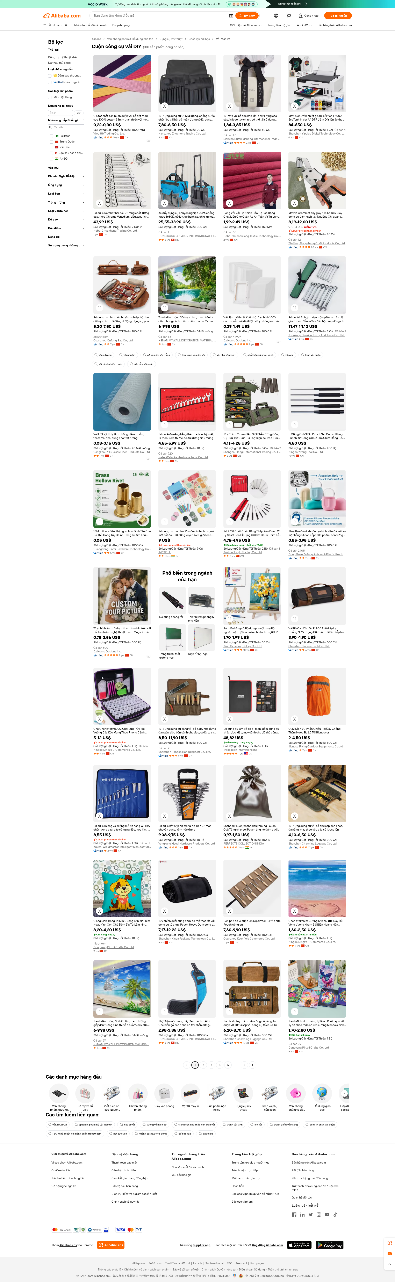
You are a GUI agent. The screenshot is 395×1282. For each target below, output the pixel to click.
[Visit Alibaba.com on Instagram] (318, 1214)
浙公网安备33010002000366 (264, 1275)
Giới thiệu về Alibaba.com (68, 1154)
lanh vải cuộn (313, 355)
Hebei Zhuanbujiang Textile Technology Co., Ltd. (252, 236)
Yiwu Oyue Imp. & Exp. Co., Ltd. (242, 646)
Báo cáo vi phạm (242, 1201)
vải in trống (105, 355)
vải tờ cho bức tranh (110, 364)
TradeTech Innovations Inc (240, 749)
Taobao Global (214, 1263)
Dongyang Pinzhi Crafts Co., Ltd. (113, 947)
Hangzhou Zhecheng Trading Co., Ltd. (182, 133)
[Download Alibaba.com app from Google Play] (330, 1245)
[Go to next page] (252, 1065)
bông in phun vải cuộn (322, 1124)
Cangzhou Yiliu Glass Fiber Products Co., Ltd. (121, 452)
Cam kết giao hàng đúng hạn (130, 1178)
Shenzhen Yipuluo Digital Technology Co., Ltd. (317, 133)
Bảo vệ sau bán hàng (125, 1186)
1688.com (155, 1263)
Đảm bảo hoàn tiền (124, 1170)
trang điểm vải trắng (286, 1124)
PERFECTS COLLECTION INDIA (243, 843)
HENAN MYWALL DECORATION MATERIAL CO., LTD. (187, 340)
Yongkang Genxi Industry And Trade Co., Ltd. (316, 335)
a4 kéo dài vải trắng (158, 355)
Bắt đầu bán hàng (303, 1170)
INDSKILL (164, 552)
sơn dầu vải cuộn (143, 364)
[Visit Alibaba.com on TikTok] (335, 1214)
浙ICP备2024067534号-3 (302, 1275)
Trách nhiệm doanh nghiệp (68, 1178)
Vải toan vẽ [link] (223, 39)
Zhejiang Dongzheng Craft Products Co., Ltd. (316, 243)
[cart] (289, 16)
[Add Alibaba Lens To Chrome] (110, 1245)
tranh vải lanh (235, 1124)
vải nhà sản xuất (226, 355)
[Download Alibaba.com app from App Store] (299, 1245)
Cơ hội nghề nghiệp (63, 1186)
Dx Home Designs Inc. (237, 340)
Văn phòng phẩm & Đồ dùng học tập (130, 39)
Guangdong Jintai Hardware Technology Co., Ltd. (122, 549)
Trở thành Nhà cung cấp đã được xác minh (315, 1187)
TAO (229, 1263)
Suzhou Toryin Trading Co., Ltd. (242, 552)
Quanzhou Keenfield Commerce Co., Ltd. (249, 938)
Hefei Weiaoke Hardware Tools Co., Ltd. (183, 457)
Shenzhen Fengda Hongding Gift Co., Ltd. (184, 751)
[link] (389, 1243)
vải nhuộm (129, 355)
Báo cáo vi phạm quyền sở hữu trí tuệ (255, 1193)
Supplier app (201, 1245)
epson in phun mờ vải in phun (95, 1124)
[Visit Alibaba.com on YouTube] (327, 1214)
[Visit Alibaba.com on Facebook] (294, 1214)
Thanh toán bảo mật (124, 1162)
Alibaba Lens (68, 1245)
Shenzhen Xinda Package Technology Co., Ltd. (187, 938)
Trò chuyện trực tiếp (245, 1170)
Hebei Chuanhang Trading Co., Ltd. (115, 230)
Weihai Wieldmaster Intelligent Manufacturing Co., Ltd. (122, 846)
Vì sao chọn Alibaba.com (66, 1162)
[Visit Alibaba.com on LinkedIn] (302, 1214)
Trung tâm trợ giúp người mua (250, 1162)
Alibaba (96, 39)
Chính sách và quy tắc (125, 1201)
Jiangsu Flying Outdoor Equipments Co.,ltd (315, 746)
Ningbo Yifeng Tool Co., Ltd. (305, 452)
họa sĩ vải (129, 1124)
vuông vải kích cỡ (156, 1124)
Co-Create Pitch (61, 1170)
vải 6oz (289, 355)
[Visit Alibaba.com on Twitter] (310, 1214)
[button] (231, 15)
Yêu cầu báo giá (181, 1174)
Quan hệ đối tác (302, 1197)
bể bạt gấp (185, 1133)
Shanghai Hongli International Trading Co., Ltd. (252, 452)
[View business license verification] (235, 1276)
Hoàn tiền (238, 1186)
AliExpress (138, 1263)
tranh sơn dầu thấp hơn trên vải (196, 1124)
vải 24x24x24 (59, 1124)
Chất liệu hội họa (199, 39)
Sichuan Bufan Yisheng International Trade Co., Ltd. (252, 138)
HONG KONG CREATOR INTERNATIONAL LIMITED (187, 236)
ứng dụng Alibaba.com (267, 1245)
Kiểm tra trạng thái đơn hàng (310, 1178)
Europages (257, 1263)
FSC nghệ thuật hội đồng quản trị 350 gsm (76, 1133)
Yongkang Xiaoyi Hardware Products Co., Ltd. (186, 843)
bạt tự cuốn (120, 1133)
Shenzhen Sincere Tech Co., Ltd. (309, 646)
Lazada (197, 1263)
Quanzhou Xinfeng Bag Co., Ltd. (113, 340)
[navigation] (66, 552)
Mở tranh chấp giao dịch (247, 1178)
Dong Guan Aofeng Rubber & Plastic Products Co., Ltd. (317, 554)
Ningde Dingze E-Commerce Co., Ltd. (117, 749)
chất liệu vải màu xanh (260, 355)
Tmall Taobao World (177, 1263)
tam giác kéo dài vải (193, 355)
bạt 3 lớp (208, 1133)
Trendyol (241, 1263)
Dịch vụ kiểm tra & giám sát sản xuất (134, 1193)
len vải (258, 1124)
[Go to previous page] (187, 1065)
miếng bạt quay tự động (153, 1133)
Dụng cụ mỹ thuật (170, 39)
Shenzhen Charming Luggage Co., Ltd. (312, 843)
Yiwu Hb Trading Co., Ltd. (109, 133)
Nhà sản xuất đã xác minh (188, 1167)
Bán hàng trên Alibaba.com (309, 1162)
